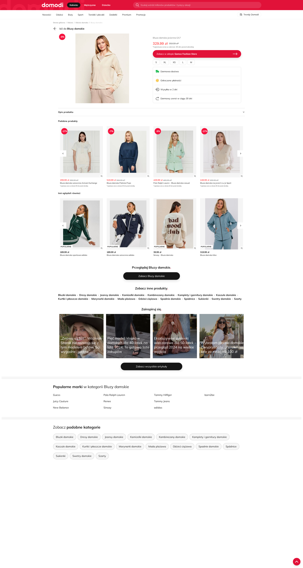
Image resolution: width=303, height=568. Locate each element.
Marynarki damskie (102, 298)
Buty (70, 14)
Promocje (141, 14)
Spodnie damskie (170, 298)
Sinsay (107, 407)
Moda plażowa (126, 298)
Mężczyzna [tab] (90, 5)
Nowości (46, 14)
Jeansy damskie (109, 295)
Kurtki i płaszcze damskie (73, 298)
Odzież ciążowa (147, 298)
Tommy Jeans (162, 401)
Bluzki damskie (67, 295)
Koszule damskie (226, 295)
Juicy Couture (60, 401)
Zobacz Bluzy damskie (151, 276)
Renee (107, 401)
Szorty (238, 298)
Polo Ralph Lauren (114, 394)
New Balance (61, 407)
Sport (80, 14)
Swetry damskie (221, 298)
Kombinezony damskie (161, 295)
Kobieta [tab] (74, 5)
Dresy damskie (88, 295)
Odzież (59, 14)
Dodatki (113, 14)
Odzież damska (81, 23)
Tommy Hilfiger (163, 394)
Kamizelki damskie (133, 295)
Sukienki (203, 298)
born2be (209, 394)
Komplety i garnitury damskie (195, 295)
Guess (56, 394)
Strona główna (59, 23)
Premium (126, 14)
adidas (158, 407)
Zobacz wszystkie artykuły (151, 366)
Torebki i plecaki (96, 14)
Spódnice (189, 298)
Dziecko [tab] (106, 5)
